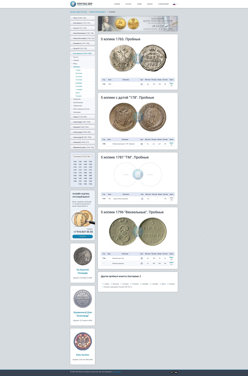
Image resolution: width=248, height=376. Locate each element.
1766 (74, 164)
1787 (80, 178)
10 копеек (79, 80)
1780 (85, 173)
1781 (90, 173)
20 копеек (79, 73)
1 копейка (79, 89)
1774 (74, 170)
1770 (74, 167)
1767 (80, 164)
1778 (74, 173)
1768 (85, 164)
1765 (90, 161)
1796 (90, 184)
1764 (85, 161)
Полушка (79, 96)
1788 (85, 178)
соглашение (117, 372)
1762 (74, 161)
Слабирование (163, 4)
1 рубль (78, 70)
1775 (80, 170)
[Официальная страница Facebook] (172, 372)
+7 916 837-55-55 (83, 231)
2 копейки (79, 86)
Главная (117, 4)
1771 (80, 167)
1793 (90, 181)
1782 (74, 175)
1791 (80, 181)
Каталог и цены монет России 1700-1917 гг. (118, 287)
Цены (171, 83)
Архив (139, 4)
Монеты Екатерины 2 (98, 12)
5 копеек (79, 83)
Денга (78, 93)
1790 (74, 181)
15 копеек (79, 76)
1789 (90, 178)
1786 (74, 178)
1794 (80, 184)
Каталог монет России (78, 12)
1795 (85, 184)
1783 (80, 175)
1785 (90, 175)
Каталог (129, 4)
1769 (90, 164)
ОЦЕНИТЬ (82, 236)
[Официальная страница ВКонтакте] (176, 372)
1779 (80, 173)
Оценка (149, 4)
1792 (85, 181)
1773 (90, 167)
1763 (80, 161)
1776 (85, 170)
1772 (85, 167)
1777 (90, 170)
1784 (85, 175)
